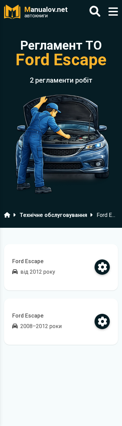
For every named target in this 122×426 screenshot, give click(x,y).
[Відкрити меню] (113, 11)
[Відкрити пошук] (94, 11)
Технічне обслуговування (53, 215)
